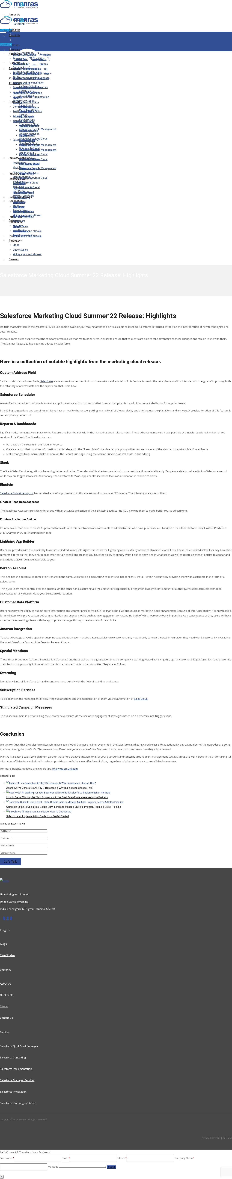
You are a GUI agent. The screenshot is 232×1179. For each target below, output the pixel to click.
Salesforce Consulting (13, 1057)
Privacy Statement (211, 1137)
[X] (8, 918)
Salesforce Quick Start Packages (19, 1046)
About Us (5, 983)
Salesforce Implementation (16, 1069)
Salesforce (46, 381)
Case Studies (7, 955)
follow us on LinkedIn (65, 768)
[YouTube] (11, 918)
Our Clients (6, 995)
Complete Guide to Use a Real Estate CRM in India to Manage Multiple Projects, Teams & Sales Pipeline (63, 806)
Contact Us (6, 30)
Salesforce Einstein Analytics (16, 493)
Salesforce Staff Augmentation (18, 1103)
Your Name (7, 1158)
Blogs (3, 944)
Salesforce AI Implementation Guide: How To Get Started (37, 816)
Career (4, 1006)
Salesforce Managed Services (17, 1080)
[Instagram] (4, 918)
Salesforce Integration (13, 1091)
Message (53, 1166)
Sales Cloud (141, 698)
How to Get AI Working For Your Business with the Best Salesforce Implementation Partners (57, 797)
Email (66, 1158)
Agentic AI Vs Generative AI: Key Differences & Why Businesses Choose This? (49, 787)
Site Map (227, 1137)
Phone (122, 1158)
